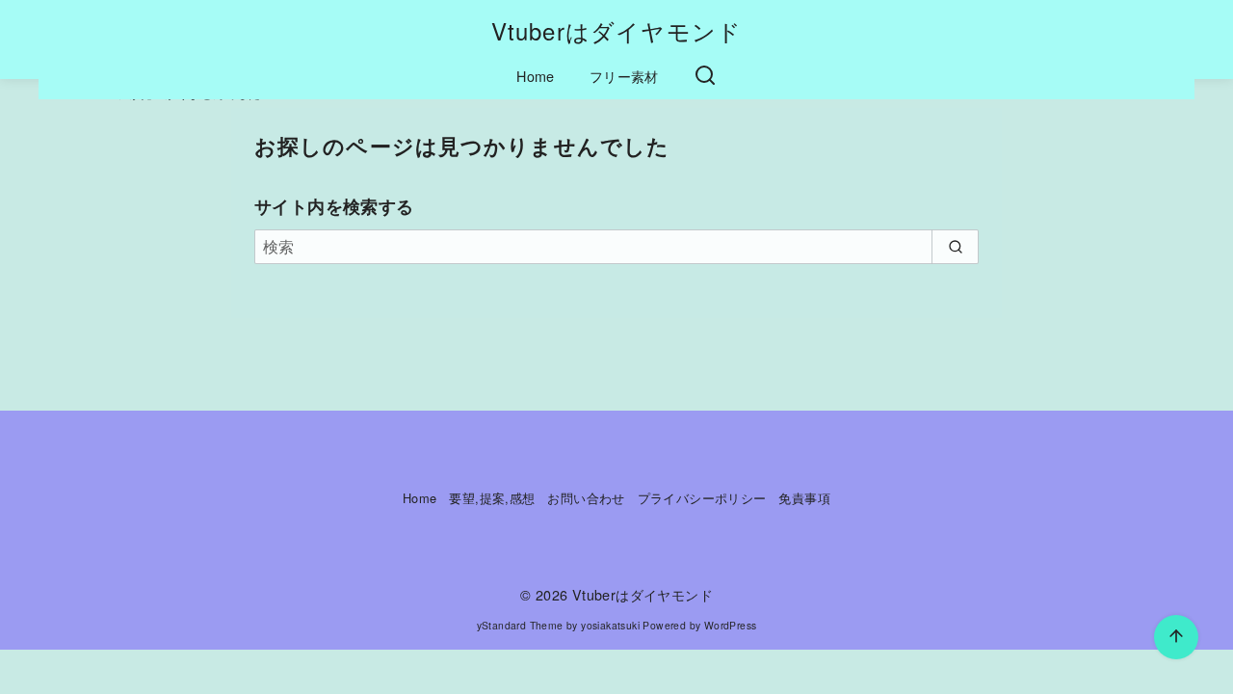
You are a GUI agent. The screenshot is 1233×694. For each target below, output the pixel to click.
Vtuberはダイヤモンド (617, 30)
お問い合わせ (585, 498)
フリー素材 (624, 76)
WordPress (730, 625)
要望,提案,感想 (492, 498)
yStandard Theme (520, 625)
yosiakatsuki (610, 625)
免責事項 (804, 498)
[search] (955, 246)
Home (535, 76)
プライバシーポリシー (702, 498)
